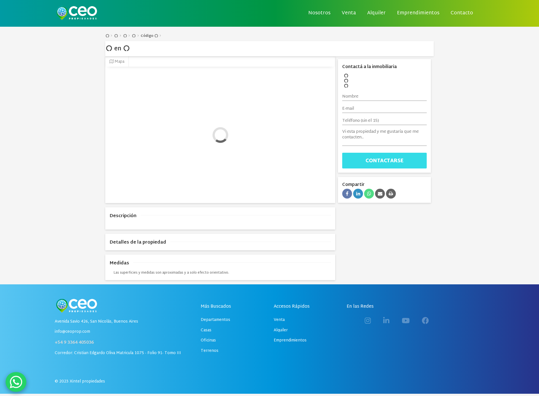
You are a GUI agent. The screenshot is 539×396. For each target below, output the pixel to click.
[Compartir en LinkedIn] (358, 194)
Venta (349, 13)
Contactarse (384, 161)
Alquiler (376, 13)
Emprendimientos (418, 13)
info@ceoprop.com (72, 331)
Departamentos (215, 319)
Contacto (462, 13)
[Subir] (523, 380)
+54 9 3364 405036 (74, 342)
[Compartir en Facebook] (347, 194)
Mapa (119, 61)
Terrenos (209, 350)
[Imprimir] (391, 194)
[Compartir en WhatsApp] (369, 194)
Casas (206, 330)
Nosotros (319, 13)
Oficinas (208, 340)
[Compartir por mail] (380, 194)
